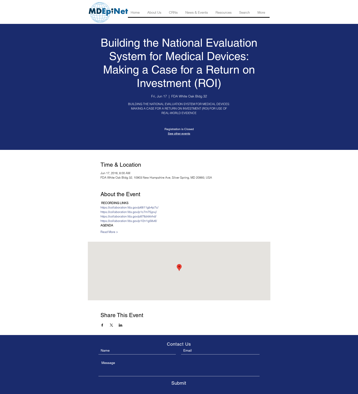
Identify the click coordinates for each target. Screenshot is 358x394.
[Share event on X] (111, 325)
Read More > (109, 232)
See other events (179, 133)
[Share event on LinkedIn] (120, 325)
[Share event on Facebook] (102, 325)
